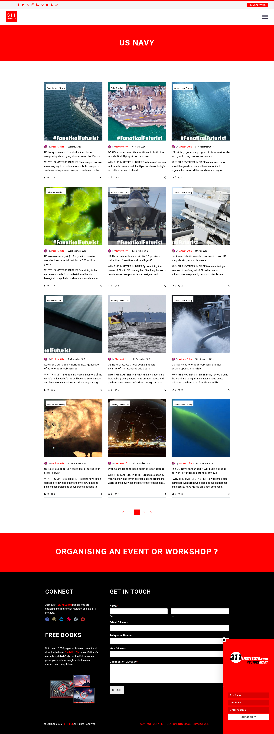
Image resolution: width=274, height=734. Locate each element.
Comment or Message (124, 661)
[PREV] (123, 512)
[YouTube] (47, 4)
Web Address (118, 648)
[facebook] (47, 619)
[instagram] (54, 619)
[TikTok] (56, 4)
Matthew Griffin (57, 147)
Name (114, 605)
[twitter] (76, 619)
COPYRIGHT (160, 723)
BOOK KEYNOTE (258, 4)
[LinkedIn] (23, 4)
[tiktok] (69, 619)
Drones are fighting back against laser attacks (136, 468)
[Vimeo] (42, 4)
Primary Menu (265, 16)
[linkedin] (61, 619)
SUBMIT (116, 690)
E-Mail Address (120, 622)
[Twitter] (28, 4)
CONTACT (145, 723)
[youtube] (83, 619)
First (112, 616)
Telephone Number (121, 635)
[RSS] (37, 4)
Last (173, 616)
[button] (101, 177)
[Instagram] (32, 4)
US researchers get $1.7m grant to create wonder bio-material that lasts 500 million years (70, 260)
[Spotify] (51, 4)
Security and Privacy (56, 88)
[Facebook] (18, 4)
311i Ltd (68, 723)
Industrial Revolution (56, 192)
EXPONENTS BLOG (179, 723)
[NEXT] (151, 512)
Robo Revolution (118, 88)
